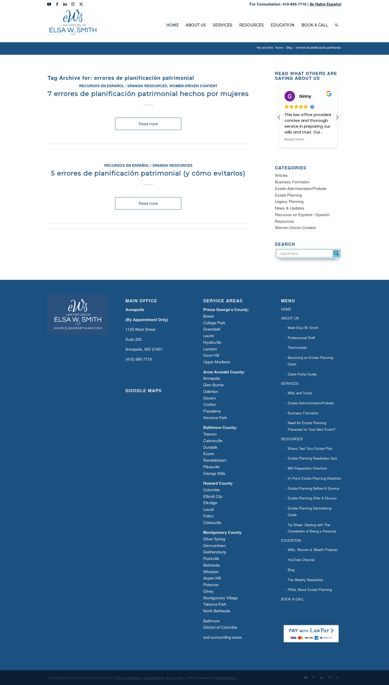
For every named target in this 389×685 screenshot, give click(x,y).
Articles (281, 175)
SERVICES (289, 383)
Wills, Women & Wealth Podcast (313, 549)
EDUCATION (291, 540)
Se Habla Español (325, 4)
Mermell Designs (226, 677)
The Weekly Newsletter (305, 579)
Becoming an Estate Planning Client (310, 361)
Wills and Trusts (300, 392)
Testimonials (297, 347)
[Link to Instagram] (73, 4)
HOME (286, 309)
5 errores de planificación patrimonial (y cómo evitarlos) (148, 173)
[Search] (336, 25)
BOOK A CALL (292, 598)
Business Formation (292, 181)
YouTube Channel (301, 559)
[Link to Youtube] (49, 4)
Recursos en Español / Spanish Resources (123, 85)
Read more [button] (294, 139)
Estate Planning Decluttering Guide (309, 511)
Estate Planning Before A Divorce (313, 488)
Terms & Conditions (128, 677)
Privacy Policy (175, 677)
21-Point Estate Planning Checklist (314, 478)
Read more (148, 123)
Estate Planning (288, 195)
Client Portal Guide (302, 374)
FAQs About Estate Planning (310, 589)
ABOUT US (290, 318)
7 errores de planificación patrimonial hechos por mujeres (148, 94)
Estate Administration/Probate (300, 188)
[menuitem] (172, 25)
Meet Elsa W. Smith (303, 327)
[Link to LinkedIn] (65, 4)
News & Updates (289, 208)
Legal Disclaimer (153, 677)
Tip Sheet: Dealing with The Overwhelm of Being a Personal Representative (312, 531)
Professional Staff (301, 337)
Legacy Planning (289, 201)
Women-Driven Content (193, 85)
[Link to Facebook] (57, 4)
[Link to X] (81, 4)
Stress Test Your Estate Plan (310, 448)
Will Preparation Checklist (307, 468)
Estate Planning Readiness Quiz (312, 458)
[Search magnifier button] (336, 253)
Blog (291, 569)
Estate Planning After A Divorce (312, 498)
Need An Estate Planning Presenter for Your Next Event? (312, 426)
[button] (337, 117)
